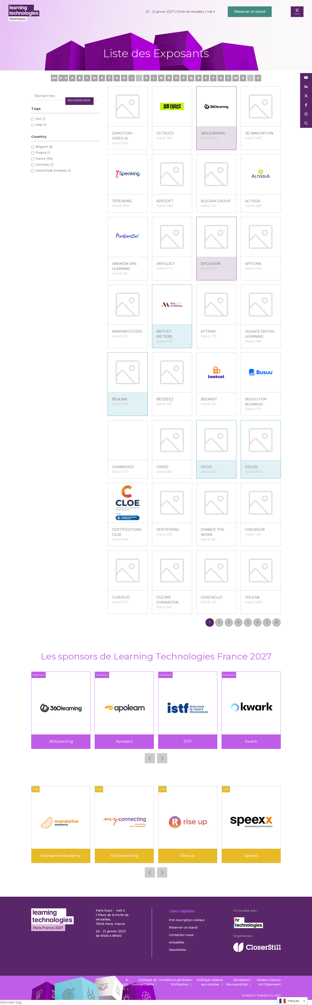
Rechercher (306, 123)
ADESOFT (164, 201)
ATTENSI (208, 331)
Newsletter (177, 950)
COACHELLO (211, 597)
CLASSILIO (121, 597)
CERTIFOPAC (167, 530)
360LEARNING (213, 133)
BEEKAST (209, 399)
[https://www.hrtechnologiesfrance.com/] (248, 927)
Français (293, 1000)
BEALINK (119, 399)
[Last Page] (276, 622)
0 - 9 (63, 78)
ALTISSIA (252, 201)
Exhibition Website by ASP (261, 995)
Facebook (306, 105)
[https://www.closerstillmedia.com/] (257, 951)
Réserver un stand (249, 12)
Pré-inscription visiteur (187, 920)
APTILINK (253, 264)
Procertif (124, 741)
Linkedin (306, 86)
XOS (124, 855)
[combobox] (292, 1001)
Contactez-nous (181, 935)
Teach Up (251, 741)
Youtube (306, 77)
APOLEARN (211, 264)
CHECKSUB (255, 530)
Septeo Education (188, 741)
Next (162, 758)
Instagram (306, 114)
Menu (297, 14)
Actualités (176, 942)
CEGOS (251, 467)
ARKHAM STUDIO (127, 331)
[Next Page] (267, 622)
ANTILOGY (165, 264)
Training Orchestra (61, 855)
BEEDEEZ (164, 399)
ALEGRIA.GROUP (215, 201)
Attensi (188, 855)
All (54, 78)
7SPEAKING (122, 201)
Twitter (306, 95)
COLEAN (252, 597)
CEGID (206, 467)
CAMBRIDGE (123, 467)
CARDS (162, 467)
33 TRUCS (165, 133)
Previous (150, 758)
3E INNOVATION (259, 133)
